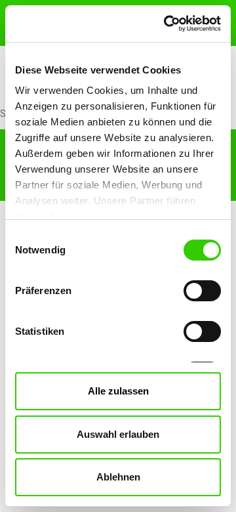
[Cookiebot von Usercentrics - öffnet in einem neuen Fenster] (166, 23)
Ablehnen (118, 476)
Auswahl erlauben (118, 434)
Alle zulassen (118, 390)
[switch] (202, 290)
